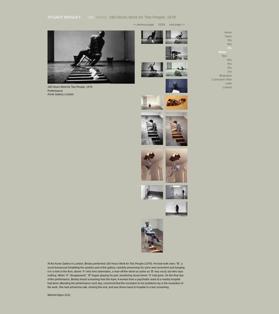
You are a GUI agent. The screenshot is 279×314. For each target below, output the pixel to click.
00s (229, 67)
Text (224, 56)
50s (229, 40)
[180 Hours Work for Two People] (91, 82)
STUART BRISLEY (64, 17)
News (228, 36)
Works (222, 52)
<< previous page (143, 24)
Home (228, 32)
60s (229, 44)
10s (229, 71)
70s (229, 48)
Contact (227, 87)
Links (228, 83)
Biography (225, 75)
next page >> (177, 24)
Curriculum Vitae (222, 79)
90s (229, 63)
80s (229, 59)
